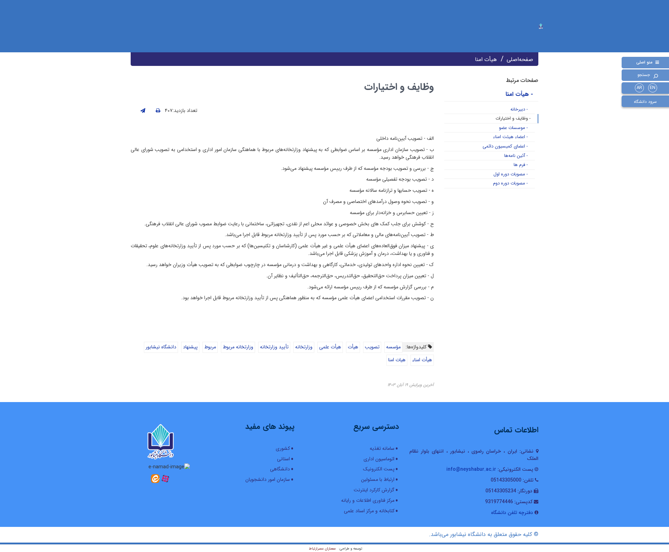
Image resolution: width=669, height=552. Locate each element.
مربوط (210, 347)
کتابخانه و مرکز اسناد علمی (369, 511)
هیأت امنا (486, 59)
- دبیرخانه (519, 109)
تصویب (372, 347)
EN (652, 87)
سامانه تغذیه (382, 448)
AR (639, 87)
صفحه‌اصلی (520, 59)
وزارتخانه (304, 347)
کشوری (283, 448)
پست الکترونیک (378, 469)
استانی (283, 459)
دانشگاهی (280, 469)
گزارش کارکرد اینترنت (374, 490)
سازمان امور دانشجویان (267, 479)
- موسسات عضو (513, 127)
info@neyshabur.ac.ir (471, 469)
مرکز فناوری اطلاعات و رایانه (367, 500)
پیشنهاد (190, 347)
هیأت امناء (422, 360)
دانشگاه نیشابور (161, 347)
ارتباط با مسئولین (377, 479)
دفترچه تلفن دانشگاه (512, 512)
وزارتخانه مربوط (238, 347)
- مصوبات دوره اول (510, 174)
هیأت (353, 347)
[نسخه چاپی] (158, 111)
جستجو (643, 74)
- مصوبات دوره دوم (510, 183)
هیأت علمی (330, 347)
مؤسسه (393, 347)
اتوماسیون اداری (378, 459)
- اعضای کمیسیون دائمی (505, 146)
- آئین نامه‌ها (516, 155)
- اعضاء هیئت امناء (510, 137)
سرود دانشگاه (645, 101)
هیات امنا (397, 360)
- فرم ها (521, 164)
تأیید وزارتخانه (274, 347)
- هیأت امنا (519, 94)
